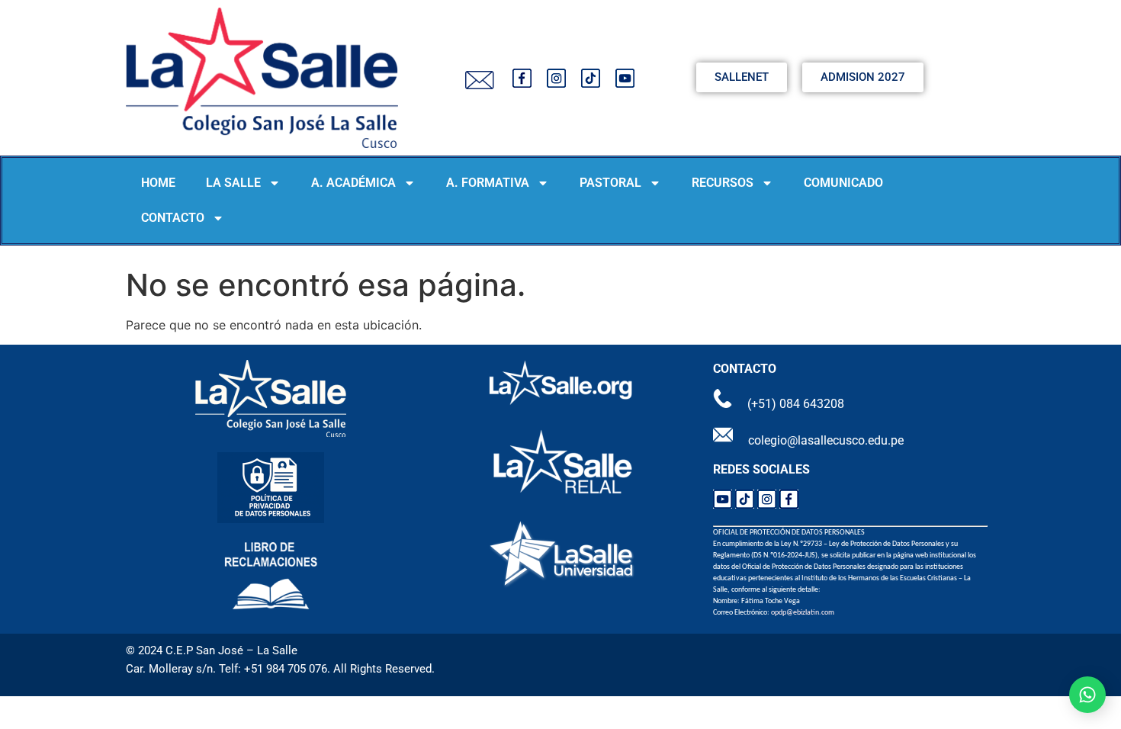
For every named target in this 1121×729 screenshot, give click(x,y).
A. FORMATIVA (487, 182)
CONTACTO (172, 217)
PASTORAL (610, 182)
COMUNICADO (843, 182)
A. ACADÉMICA (353, 182)
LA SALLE (233, 182)
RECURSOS (722, 182)
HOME (158, 182)
